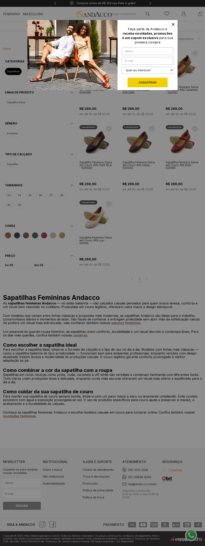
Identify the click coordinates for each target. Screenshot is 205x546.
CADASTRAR (147, 82)
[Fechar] (173, 24)
